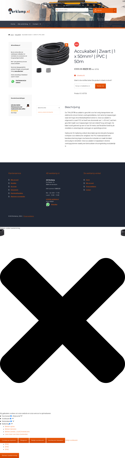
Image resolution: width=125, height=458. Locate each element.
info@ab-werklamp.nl (52, 199)
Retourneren (14, 190)
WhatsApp (54, 204)
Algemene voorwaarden (18, 196)
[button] (66, 44)
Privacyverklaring (91, 186)
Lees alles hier (18, 71)
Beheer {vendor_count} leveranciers (17, 432)
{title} (7, 444)
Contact (35, 24)
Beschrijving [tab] (42, 107)
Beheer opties (10, 426)
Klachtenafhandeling (17, 193)
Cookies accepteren (9, 440)
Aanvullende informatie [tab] (45, 112)
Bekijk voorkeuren (37, 440)
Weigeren (23, 440)
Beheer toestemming (9, 455)
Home (13, 24)
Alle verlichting (23, 24)
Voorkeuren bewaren (55, 440)
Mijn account (14, 180)
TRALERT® (18, 34)
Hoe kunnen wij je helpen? (21, 81)
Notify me (100, 86)
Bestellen (13, 183)
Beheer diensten (10, 429)
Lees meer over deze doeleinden (16, 434)
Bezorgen (14, 186)
